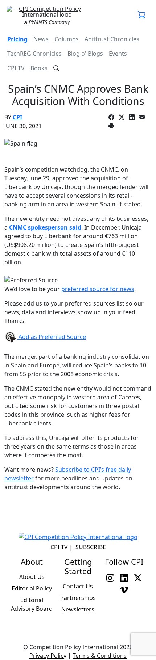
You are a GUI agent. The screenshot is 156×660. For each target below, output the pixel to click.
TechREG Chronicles (34, 54)
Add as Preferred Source (51, 337)
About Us (32, 577)
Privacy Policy (47, 656)
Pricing (17, 39)
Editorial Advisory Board (32, 604)
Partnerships (78, 598)
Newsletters (77, 609)
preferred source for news (97, 289)
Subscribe (90, 547)
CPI (17, 117)
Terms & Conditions (100, 656)
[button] (142, 15)
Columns (66, 39)
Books (39, 68)
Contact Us (78, 586)
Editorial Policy (32, 588)
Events (118, 54)
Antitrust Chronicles (112, 39)
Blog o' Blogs (85, 54)
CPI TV (16, 68)
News (41, 39)
